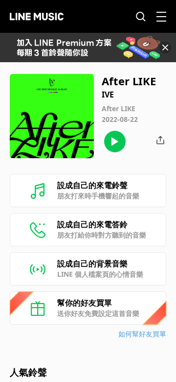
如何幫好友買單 (142, 333)
